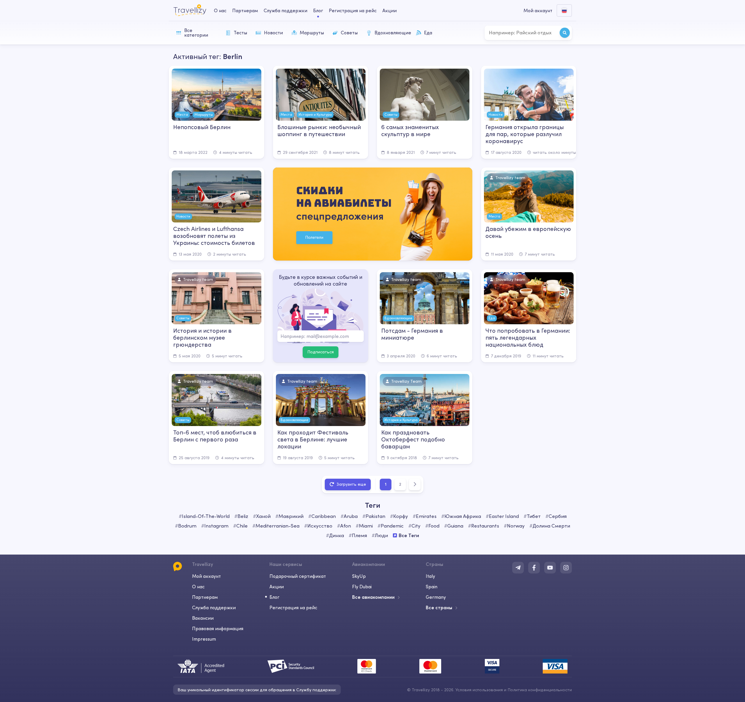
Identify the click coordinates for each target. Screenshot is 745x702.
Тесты (240, 32)
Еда (428, 32)
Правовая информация (217, 628)
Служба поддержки (285, 10)
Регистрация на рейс (353, 10)
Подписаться (320, 351)
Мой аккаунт (206, 576)
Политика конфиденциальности (540, 689)
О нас (220, 10)
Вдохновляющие (392, 32)
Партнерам (245, 10)
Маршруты (312, 32)
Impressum (204, 639)
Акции (389, 10)
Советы (349, 32)
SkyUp (359, 576)
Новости (273, 32)
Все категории (196, 32)
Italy (430, 576)
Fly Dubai (362, 586)
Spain (431, 586)
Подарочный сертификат (297, 576)
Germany (436, 597)
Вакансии (203, 618)
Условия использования (479, 689)
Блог (318, 10)
